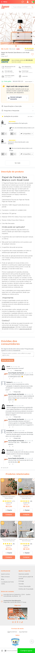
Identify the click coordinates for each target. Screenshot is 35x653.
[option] (16, 29)
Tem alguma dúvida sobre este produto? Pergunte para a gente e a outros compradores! (17, 349)
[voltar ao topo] (32, 641)
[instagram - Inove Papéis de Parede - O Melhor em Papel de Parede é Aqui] (13, 622)
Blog (2, 579)
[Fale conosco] (2, 650)
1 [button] (16, 46)
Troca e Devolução (25, 586)
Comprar (9, 514)
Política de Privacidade (26, 589)
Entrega (21, 581)
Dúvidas (21, 584)
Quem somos (5, 574)
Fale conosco (5, 576)
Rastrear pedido (24, 574)
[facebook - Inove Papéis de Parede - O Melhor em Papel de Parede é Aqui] (15, 622)
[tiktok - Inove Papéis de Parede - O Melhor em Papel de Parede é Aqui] (22, 622)
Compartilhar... (27, 133)
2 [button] (19, 46)
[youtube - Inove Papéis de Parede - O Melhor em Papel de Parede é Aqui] (20, 622)
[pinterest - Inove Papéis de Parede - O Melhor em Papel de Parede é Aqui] (17, 622)
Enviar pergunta (7, 360)
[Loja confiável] (15, 642)
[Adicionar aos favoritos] (32, 53)
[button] (8, 510)
